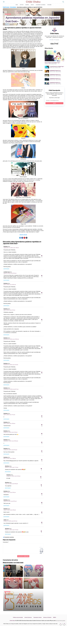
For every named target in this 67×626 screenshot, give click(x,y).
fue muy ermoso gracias (60, 618)
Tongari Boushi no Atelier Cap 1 (57, 66)
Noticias (21, 4)
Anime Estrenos (28, 617)
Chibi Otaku (33, 1)
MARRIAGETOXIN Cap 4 (55, 70)
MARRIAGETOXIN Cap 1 (55, 82)
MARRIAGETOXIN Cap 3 (55, 74)
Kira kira (25, 234)
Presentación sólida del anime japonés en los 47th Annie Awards (18, 595)
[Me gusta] (42, 255)
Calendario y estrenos (40, 4)
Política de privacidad (18, 617)
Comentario (6, 542)
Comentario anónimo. (9, 537)
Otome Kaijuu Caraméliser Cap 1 (52, 62)
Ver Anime (49, 4)
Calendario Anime (37, 617)
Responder (6, 268)
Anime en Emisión (47, 617)
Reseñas (27, 4)
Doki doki (21, 234)
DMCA (54, 617)
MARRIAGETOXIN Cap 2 (55, 78)
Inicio (17, 4)
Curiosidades (13, 7)
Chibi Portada (6, 7)
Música (32, 4)
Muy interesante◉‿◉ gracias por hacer (57, 620)
